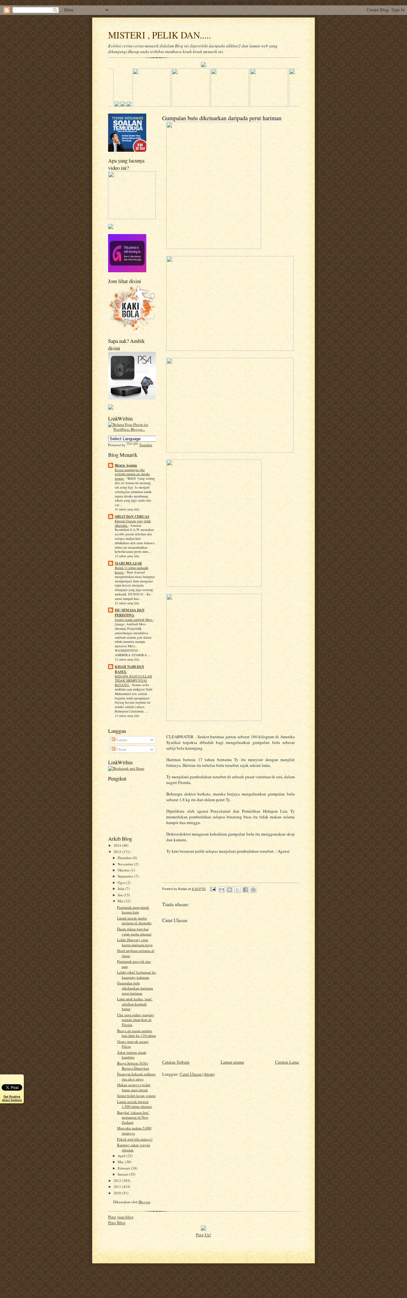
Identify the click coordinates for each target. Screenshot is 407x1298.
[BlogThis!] (229, 889)
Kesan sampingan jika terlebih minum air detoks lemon (132, 474)
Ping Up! (203, 1235)
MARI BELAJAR (128, 563)
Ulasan (120, 749)
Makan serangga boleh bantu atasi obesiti (133, 1087)
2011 (118, 1186)
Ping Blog (117, 1222)
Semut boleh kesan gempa (136, 1095)
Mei (121, 901)
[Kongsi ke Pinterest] (253, 889)
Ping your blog (121, 1217)
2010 (118, 1192)
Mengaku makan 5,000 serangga (134, 1130)
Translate (145, 444)
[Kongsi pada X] (237, 889)
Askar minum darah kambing (131, 1055)
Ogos (122, 882)
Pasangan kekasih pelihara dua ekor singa (136, 1076)
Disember (125, 857)
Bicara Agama (126, 465)
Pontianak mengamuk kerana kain (133, 910)
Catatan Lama (287, 1062)
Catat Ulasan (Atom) (197, 1074)
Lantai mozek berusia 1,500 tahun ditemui (134, 1104)
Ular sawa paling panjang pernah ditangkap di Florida (135, 1019)
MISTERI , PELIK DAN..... (159, 35)
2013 (118, 851)
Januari (123, 1174)
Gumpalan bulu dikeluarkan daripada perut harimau (135, 988)
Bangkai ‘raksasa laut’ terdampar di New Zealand (133, 1117)
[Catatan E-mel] (213, 889)
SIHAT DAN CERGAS (132, 516)
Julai (121, 888)
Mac (121, 1161)
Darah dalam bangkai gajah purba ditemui (134, 931)
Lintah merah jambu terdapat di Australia (134, 921)
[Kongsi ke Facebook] (245, 889)
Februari (124, 1168)
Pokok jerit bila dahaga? (135, 1139)
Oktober (124, 870)
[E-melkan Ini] (221, 889)
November (126, 864)
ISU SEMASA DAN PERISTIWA (129, 612)
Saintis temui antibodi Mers (134, 619)
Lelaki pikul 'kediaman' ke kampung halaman (136, 975)
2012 (118, 1180)
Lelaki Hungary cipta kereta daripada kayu (135, 942)
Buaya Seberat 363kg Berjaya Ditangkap (133, 1066)
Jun (121, 894)
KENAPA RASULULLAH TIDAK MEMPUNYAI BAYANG (133, 680)
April (122, 1155)
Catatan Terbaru (176, 1062)
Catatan (121, 739)
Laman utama (232, 1062)
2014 (118, 845)
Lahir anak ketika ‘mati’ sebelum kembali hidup (135, 1003)
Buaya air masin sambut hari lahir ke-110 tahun (136, 1033)
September (126, 876)
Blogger (144, 1201)
